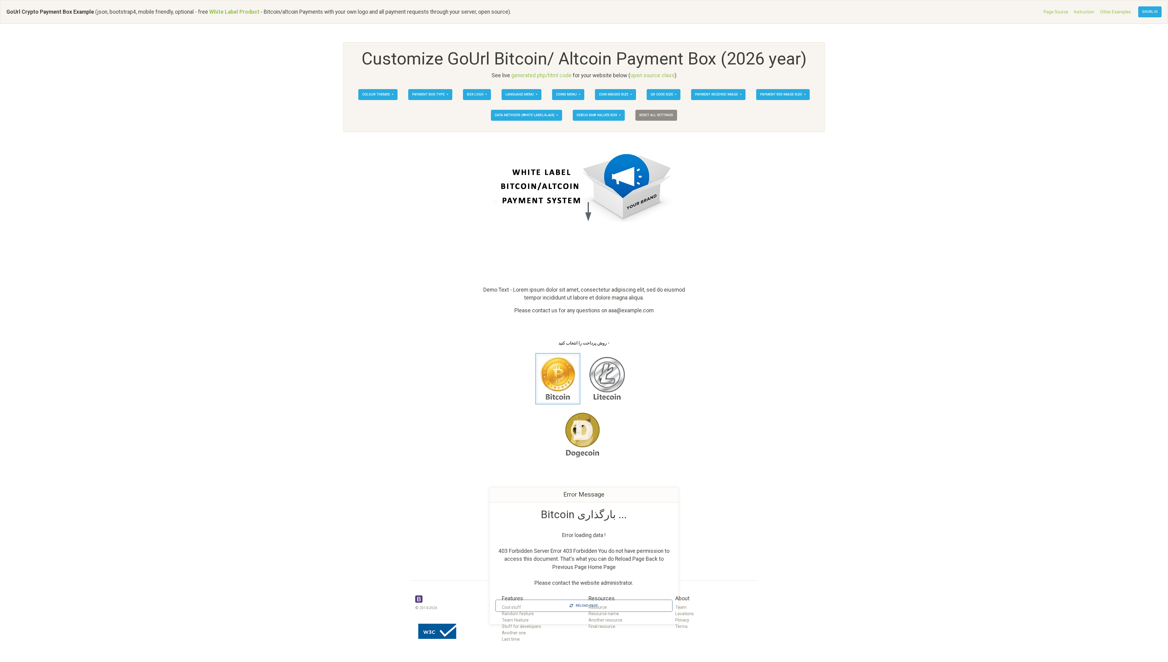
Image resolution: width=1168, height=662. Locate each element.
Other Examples (1115, 11)
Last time (511, 639)
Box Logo (476, 94)
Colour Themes (376, 94)
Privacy (682, 620)
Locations (684, 613)
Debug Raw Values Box (597, 115)
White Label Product (234, 12)
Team (681, 607)
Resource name (604, 613)
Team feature (515, 620)
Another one (514, 632)
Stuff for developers (521, 626)
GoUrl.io (1150, 12)
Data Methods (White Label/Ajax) (525, 115)
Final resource (602, 626)
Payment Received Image (717, 94)
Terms (681, 626)
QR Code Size (662, 94)
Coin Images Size (614, 94)
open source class (652, 75)
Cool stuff (511, 607)
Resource (598, 607)
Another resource (605, 620)
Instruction (1084, 11)
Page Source (1056, 11)
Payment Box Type (429, 94)
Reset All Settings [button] (656, 115)
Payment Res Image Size (781, 94)
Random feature (518, 613)
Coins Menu (567, 94)
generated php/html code (541, 75)
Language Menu (520, 94)
